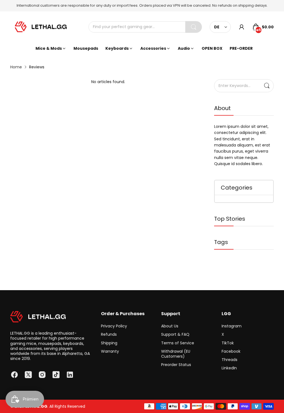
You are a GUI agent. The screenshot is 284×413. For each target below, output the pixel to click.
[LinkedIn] (70, 374)
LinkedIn (229, 368)
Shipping (109, 343)
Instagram (232, 326)
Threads (229, 359)
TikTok (228, 343)
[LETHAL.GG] (40, 27)
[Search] (193, 27)
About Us (169, 326)
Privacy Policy (114, 326)
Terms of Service (177, 343)
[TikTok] (56, 374)
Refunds (109, 334)
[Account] (241, 26)
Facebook (231, 351)
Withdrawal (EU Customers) (175, 354)
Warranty (110, 351)
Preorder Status (176, 364)
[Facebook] (14, 374)
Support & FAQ (175, 334)
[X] (28, 374)
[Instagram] (42, 374)
